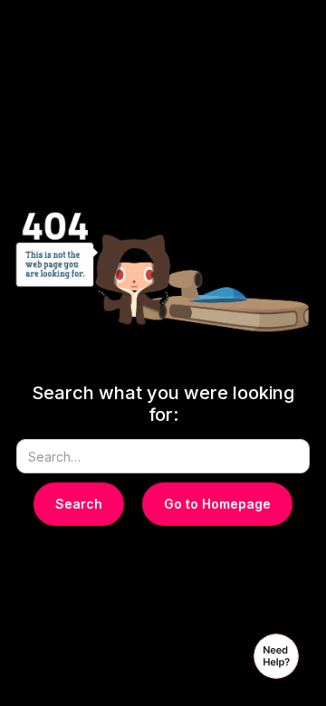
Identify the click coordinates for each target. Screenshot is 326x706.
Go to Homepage (217, 503)
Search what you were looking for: (163, 403)
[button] (276, 656)
